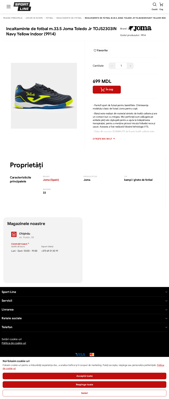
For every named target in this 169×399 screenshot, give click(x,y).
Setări (84, 393)
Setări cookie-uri (12, 339)
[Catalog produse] (8, 6)
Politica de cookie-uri (14, 343)
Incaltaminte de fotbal (69, 18)
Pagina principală (12, 18)
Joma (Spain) (51, 180)
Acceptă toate (84, 375)
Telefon (7, 327)
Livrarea (8, 309)
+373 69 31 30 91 (49, 250)
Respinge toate (84, 384)
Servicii (7, 300)
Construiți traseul (19, 244)
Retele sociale (12, 318)
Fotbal (49, 18)
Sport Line (9, 292)
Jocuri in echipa (34, 18)
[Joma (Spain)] (140, 28)
